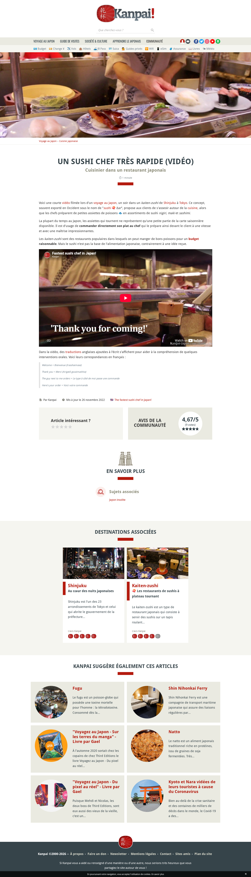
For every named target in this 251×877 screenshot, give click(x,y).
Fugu (77, 688)
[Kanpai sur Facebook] (196, 41)
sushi (107, 208)
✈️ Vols (71, 49)
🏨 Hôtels (85, 49)
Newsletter (118, 854)
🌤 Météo (208, 49)
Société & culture (96, 41)
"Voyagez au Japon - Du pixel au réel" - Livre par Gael (96, 786)
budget (194, 239)
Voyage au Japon (44, 41)
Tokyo (183, 203)
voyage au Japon (105, 203)
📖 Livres (194, 49)
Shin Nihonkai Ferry (188, 688)
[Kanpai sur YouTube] (212, 41)
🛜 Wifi (149, 49)
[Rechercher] (152, 30)
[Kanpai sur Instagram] (207, 41)
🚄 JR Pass (99, 49)
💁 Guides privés (132, 49)
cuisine (193, 208)
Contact (165, 854)
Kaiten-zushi (145, 585)
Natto (174, 731)
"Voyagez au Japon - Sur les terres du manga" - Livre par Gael (96, 736)
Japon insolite (117, 500)
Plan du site (203, 854)
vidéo (66, 203)
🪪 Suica (114, 49)
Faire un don (97, 854)
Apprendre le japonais (127, 41)
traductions (73, 352)
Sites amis (182, 854)
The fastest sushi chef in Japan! (133, 400)
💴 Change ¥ (56, 49)
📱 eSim (161, 49)
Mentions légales (143, 854)
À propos (76, 854)
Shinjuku (170, 203)
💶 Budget (39, 49)
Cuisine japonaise (68, 141)
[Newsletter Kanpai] (188, 41)
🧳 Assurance (177, 49)
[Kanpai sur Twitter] (201, 41)
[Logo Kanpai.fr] (125, 13)
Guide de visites (69, 41)
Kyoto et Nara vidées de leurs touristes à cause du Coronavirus (192, 786)
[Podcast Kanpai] (218, 41)
